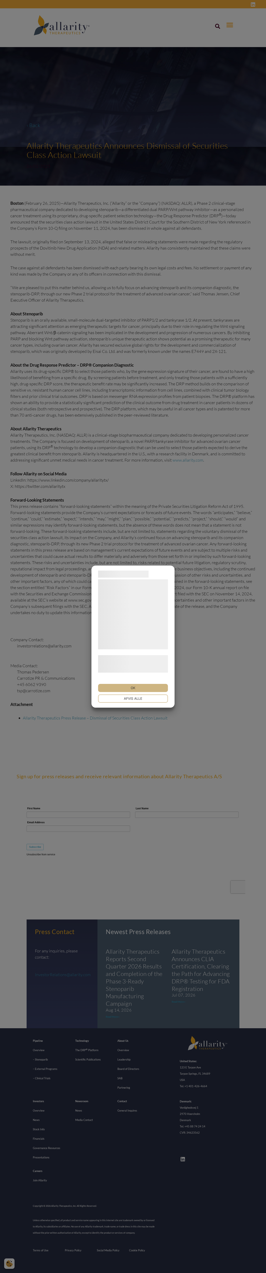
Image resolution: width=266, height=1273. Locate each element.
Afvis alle (133, 698)
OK (133, 688)
